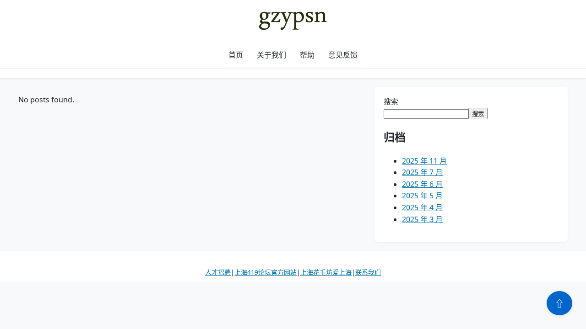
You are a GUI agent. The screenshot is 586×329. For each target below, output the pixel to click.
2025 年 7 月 (422, 172)
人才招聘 (218, 272)
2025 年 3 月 (422, 219)
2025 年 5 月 (422, 196)
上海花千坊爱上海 (326, 272)
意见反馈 (343, 55)
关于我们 (271, 55)
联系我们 (368, 272)
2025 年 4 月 (422, 207)
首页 (235, 55)
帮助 (307, 55)
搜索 (391, 101)
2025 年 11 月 (424, 161)
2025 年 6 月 (422, 184)
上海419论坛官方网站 (265, 272)
